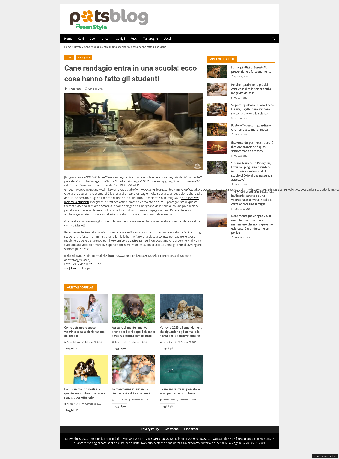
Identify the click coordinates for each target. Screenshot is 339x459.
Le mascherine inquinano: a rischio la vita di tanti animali (131, 391)
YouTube (95, 264)
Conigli (120, 39)
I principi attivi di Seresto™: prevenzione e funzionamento (251, 69)
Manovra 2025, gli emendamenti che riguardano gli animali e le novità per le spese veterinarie (181, 332)
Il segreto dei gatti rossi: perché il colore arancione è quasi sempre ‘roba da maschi (252, 147)
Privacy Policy (150, 429)
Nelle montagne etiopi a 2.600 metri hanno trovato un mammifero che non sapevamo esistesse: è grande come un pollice (252, 224)
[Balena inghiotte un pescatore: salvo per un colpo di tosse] (181, 369)
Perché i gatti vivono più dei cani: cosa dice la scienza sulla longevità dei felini (251, 89)
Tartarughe (150, 39)
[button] (273, 39)
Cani (81, 39)
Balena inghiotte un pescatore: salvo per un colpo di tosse (180, 391)
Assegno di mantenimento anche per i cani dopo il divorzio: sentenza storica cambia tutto (133, 332)
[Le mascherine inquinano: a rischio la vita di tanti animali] (133, 369)
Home (68, 39)
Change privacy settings (325, 455)
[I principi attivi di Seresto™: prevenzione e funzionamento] (217, 71)
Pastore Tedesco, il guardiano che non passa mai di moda (251, 127)
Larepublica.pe (81, 268)
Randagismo (84, 57)
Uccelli (168, 39)
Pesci (133, 39)
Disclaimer (191, 429)
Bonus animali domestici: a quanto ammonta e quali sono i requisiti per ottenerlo (85, 393)
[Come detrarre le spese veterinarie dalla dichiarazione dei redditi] (86, 308)
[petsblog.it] (108, 19)
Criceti (106, 39)
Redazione (172, 429)
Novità (68, 57)
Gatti (93, 39)
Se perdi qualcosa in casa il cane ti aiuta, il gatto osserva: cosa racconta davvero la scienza (252, 109)
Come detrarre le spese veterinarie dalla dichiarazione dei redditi (84, 332)
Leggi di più (72, 348)
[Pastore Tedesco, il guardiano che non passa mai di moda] (217, 129)
